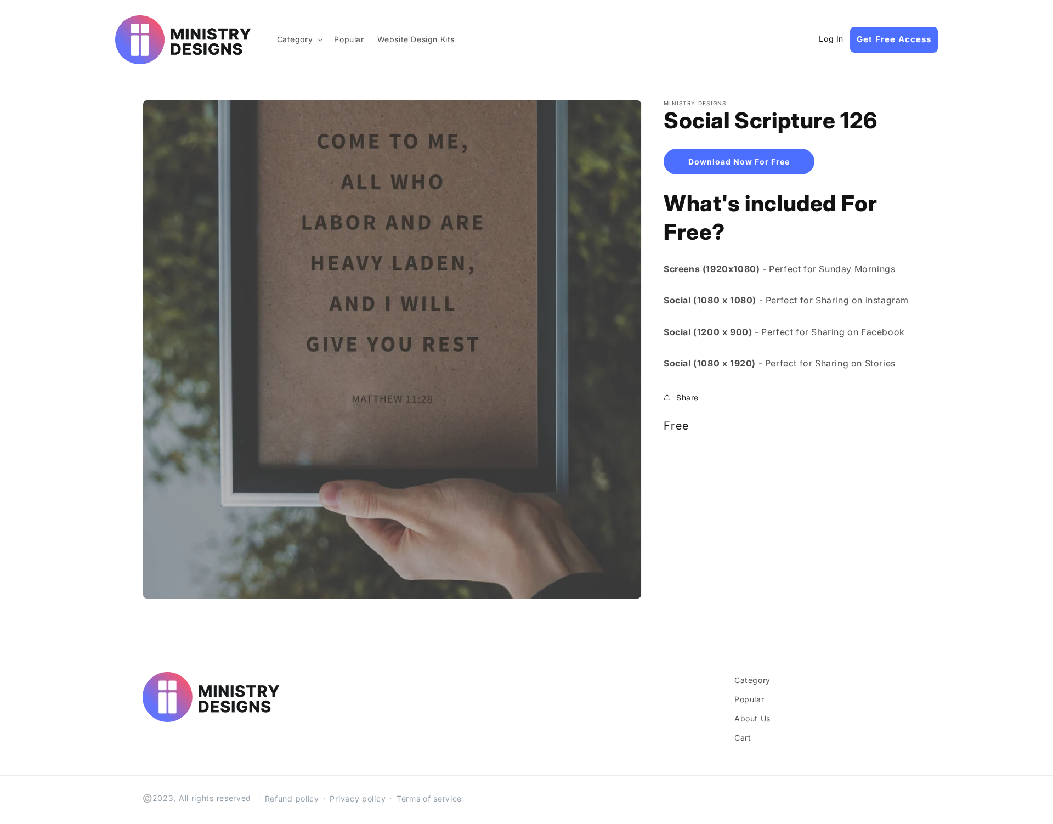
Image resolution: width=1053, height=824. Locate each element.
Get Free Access (894, 39)
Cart (742, 737)
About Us (752, 718)
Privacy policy (358, 798)
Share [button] (687, 397)
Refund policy (292, 798)
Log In (831, 38)
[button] (299, 39)
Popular (749, 699)
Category (752, 680)
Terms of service (429, 798)
